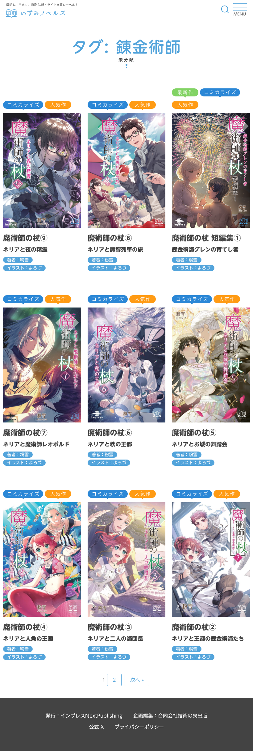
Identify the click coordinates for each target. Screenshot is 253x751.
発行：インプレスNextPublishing (84, 715)
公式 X (96, 726)
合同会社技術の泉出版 (182, 715)
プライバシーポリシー (139, 726)
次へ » (137, 679)
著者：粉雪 (18, 260)
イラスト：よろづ (24, 268)
